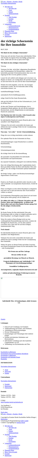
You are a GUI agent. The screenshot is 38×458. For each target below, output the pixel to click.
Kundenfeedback (14, 29)
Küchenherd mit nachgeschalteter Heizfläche (14, 353)
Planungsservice (14, 27)
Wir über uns (9, 6)
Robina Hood (21, 422)
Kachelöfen (12, 22)
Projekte (7, 15)
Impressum (8, 36)
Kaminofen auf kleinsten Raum (10, 357)
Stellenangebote (13, 13)
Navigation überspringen (8, 3)
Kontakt (7, 34)
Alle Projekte (13, 17)
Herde (10, 20)
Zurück (3, 319)
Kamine (11, 19)
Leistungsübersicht (14, 26)
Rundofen (4, 359)
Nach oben (4, 412)
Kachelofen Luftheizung (8, 352)
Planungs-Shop (9, 31)
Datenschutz (8, 388)
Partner (11, 12)
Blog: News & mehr (11, 33)
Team (10, 10)
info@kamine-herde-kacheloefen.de (12, 402)
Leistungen (8, 24)
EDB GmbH (24, 421)
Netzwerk (8, 371)
